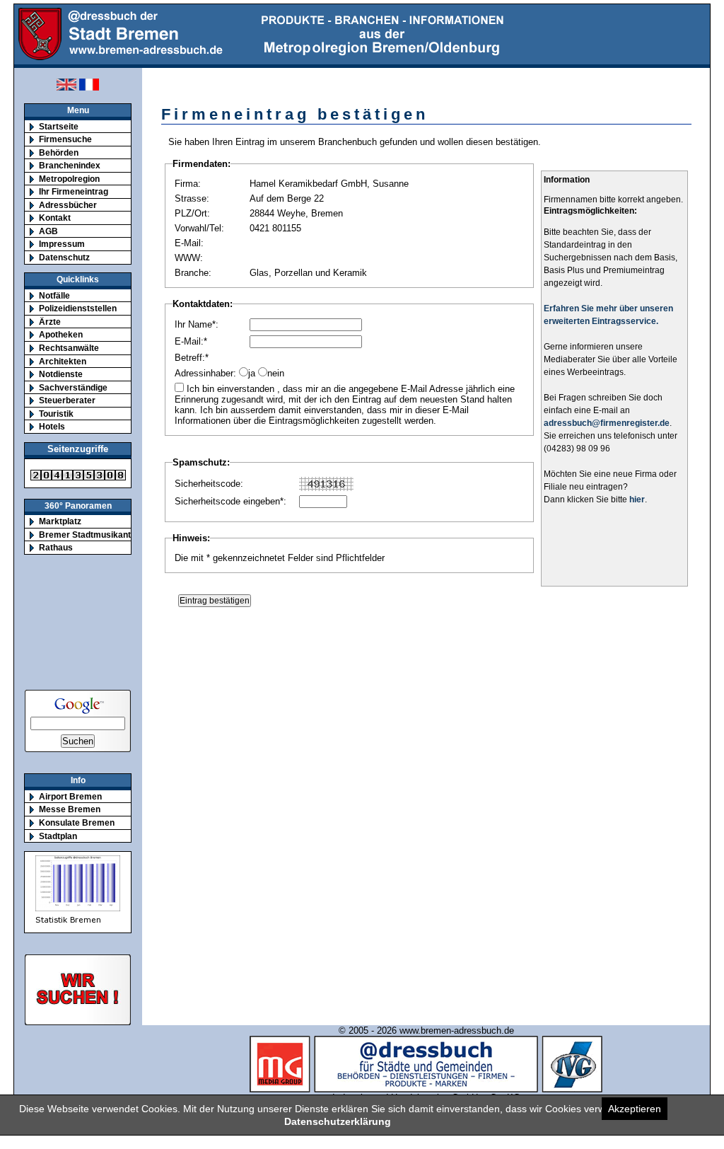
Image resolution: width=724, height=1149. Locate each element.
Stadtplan (58, 836)
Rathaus (56, 547)
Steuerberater (67, 400)
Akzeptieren (634, 1108)
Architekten (62, 361)
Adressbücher (68, 204)
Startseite (58, 126)
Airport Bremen (70, 796)
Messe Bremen (69, 809)
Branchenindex (69, 165)
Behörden (58, 152)
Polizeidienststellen (78, 308)
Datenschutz (64, 257)
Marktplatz (60, 521)
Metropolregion (69, 178)
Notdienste (61, 374)
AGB (48, 231)
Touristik (56, 413)
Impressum (62, 243)
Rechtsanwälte (69, 347)
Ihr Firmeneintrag (73, 191)
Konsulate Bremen (77, 822)
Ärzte (50, 321)
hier (637, 499)
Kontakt (55, 217)
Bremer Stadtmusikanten (90, 534)
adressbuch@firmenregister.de (607, 423)
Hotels (52, 426)
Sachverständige (73, 387)
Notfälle (54, 295)
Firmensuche (65, 139)
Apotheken (61, 334)
